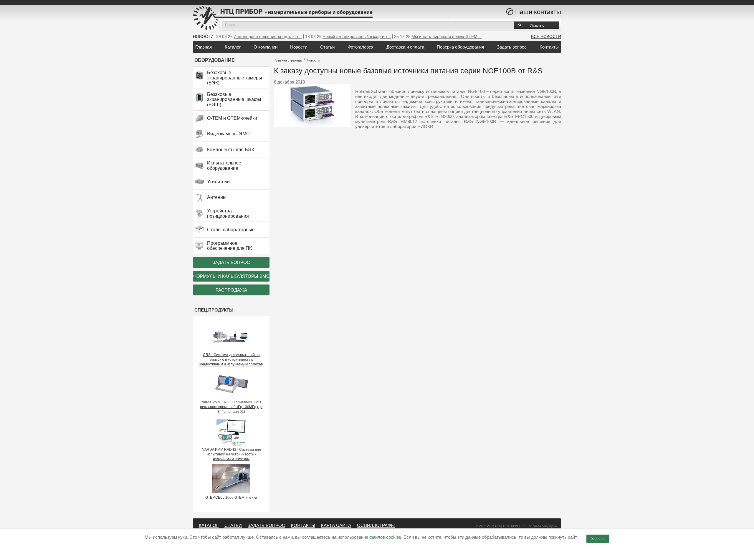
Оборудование (214, 60)
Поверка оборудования (460, 46)
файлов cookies (385, 537)
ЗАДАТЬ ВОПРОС (266, 525)
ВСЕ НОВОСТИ (546, 36)
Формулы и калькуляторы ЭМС (231, 276)
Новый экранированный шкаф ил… (357, 36)
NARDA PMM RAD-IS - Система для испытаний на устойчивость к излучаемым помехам (231, 454)
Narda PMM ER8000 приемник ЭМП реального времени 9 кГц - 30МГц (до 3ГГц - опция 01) (231, 407)
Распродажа (231, 289)
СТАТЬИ (233, 525)
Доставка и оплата (405, 46)
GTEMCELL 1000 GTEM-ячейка (231, 497)
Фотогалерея (360, 46)
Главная (203, 46)
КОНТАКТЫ (303, 525)
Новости (298, 46)
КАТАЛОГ (209, 525)
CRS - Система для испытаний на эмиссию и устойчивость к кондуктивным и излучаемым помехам (231, 359)
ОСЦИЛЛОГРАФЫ (376, 525)
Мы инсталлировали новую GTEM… (446, 36)
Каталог (233, 46)
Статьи (327, 46)
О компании (265, 46)
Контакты (549, 46)
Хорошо (598, 539)
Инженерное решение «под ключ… (268, 36)
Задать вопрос (512, 46)
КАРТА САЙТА (336, 525)
